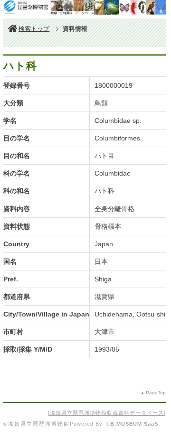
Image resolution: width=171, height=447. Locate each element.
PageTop (156, 392)
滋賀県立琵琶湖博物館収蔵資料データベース (107, 413)
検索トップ (34, 28)
